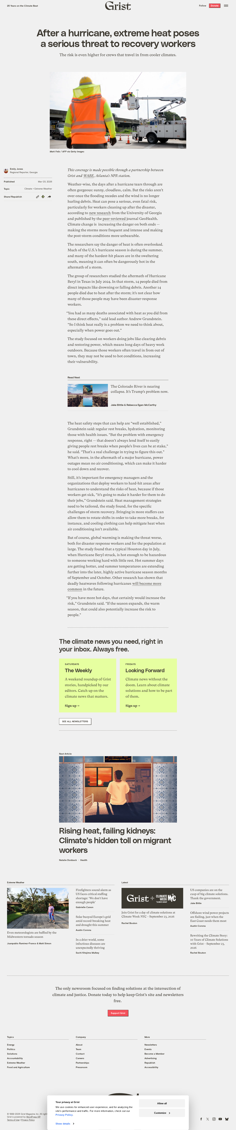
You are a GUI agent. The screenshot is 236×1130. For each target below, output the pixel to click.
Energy (10, 1044)
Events (148, 1049)
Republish (149, 1062)
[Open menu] (226, 5)
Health (83, 860)
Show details (63, 1123)
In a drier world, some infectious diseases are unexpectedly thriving (90, 943)
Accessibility (151, 1067)
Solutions (12, 1053)
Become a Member (154, 1053)
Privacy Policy (28, 1120)
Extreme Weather (16, 1062)
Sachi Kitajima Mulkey (87, 952)
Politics (11, 1049)
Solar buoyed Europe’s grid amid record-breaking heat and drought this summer (93, 921)
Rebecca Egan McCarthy (141, 404)
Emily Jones (16, 168)
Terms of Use (13, 1120)
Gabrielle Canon (84, 907)
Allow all (162, 1103)
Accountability (15, 1058)
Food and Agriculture (18, 1067)
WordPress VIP (33, 1117)
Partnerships (82, 1062)
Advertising (150, 1058)
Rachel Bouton (129, 923)
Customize (160, 1112)
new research (100, 213)
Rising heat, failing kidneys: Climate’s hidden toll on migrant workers (115, 840)
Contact (80, 1053)
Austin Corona (83, 930)
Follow (202, 5)
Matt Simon (45, 943)
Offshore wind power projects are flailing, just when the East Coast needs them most (209, 916)
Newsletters (150, 1044)
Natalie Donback (68, 860)
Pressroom (81, 1067)
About (79, 1044)
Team (78, 1049)
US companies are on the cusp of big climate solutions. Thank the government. (209, 894)
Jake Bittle (117, 404)
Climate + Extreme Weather (38, 188)
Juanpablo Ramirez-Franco (21, 943)
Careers (80, 1058)
